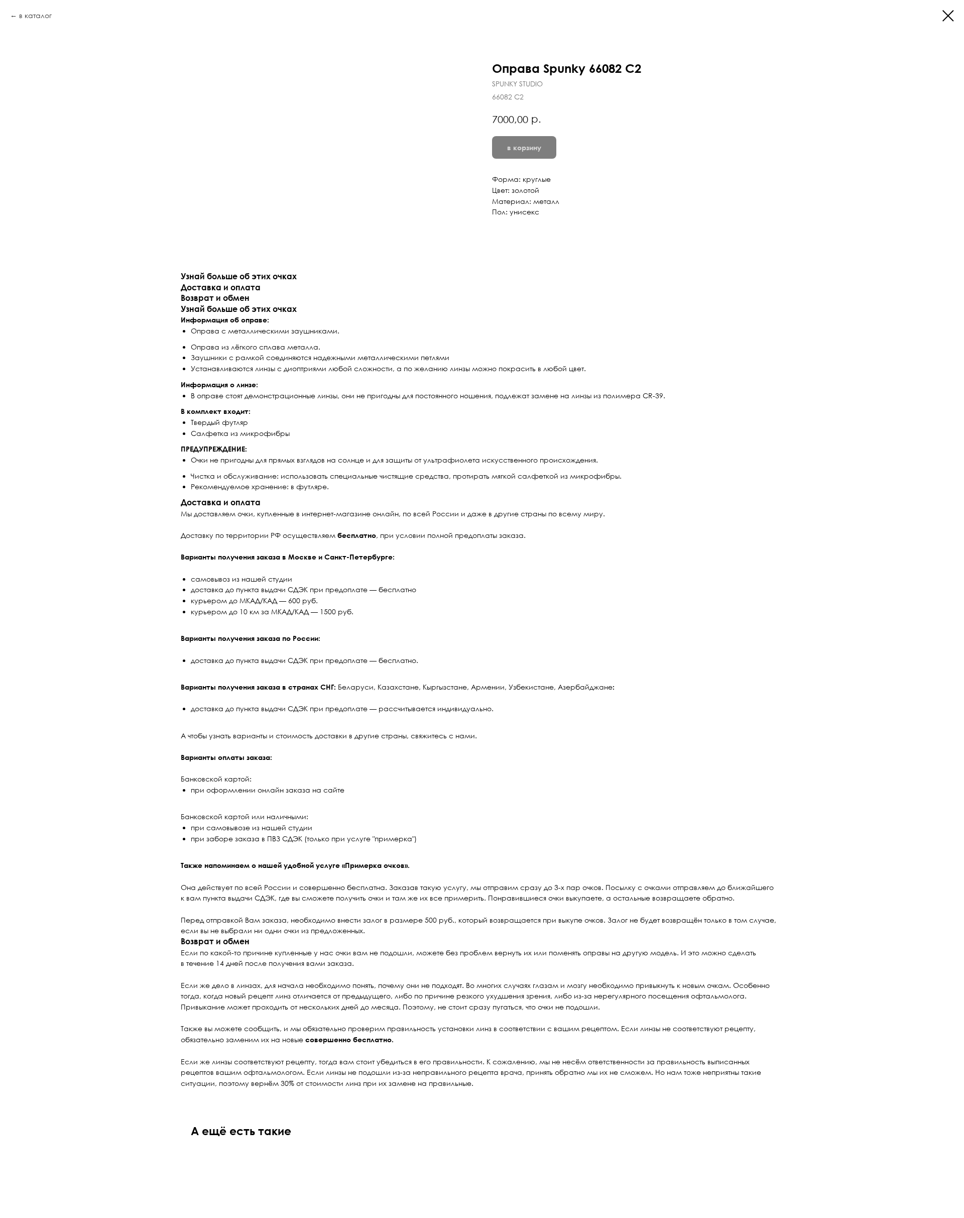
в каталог (35, 15)
